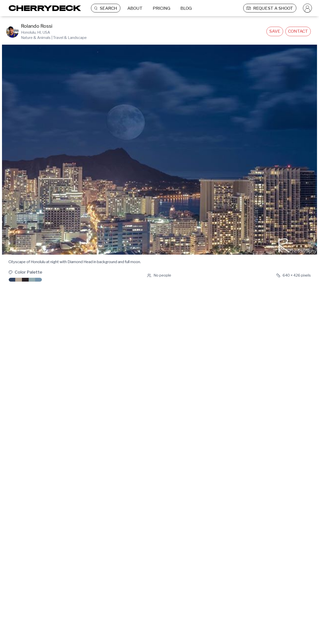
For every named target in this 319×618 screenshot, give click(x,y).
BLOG (186, 8)
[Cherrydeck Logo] (43, 8)
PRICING (161, 8)
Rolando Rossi (36, 26)
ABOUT (135, 8)
